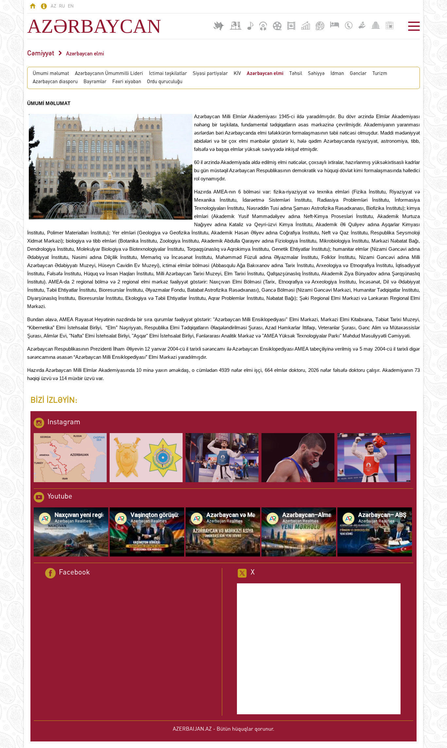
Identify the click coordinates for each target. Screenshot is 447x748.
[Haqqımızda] (43, 7)
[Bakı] (235, 26)
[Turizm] (320, 26)
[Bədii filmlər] (291, 26)
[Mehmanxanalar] (334, 24)
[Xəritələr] (305, 25)
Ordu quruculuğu (164, 82)
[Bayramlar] (389, 25)
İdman (337, 73)
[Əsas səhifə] (32, 6)
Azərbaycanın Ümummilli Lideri (109, 73)
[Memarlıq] (375, 25)
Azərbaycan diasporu (55, 82)
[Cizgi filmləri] (277, 26)
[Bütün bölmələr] (414, 26)
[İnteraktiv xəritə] (218, 26)
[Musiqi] (250, 26)
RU (62, 6)
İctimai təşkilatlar (168, 73)
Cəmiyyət (40, 53)
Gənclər (358, 73)
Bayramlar (94, 82)
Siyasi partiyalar (210, 73)
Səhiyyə (316, 73)
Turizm (379, 73)
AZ (53, 6)
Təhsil (295, 73)
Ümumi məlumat (51, 73)
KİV (237, 73)
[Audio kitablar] (263, 26)
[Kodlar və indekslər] (348, 25)
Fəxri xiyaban (126, 82)
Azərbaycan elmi (85, 54)
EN (71, 6)
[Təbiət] (362, 25)
